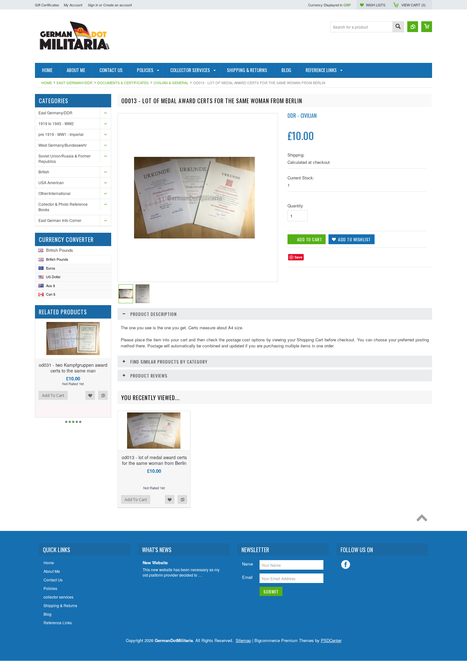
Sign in (93, 4)
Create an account (117, 4)
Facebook (345, 564)
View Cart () (413, 4)
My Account (73, 4)
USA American (51, 182)
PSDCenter (331, 640)
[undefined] (194, 237)
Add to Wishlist (90, 395)
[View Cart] (426, 26)
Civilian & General (170, 82)
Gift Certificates (47, 4)
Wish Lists (375, 4)
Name (247, 564)
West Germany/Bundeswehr (62, 145)
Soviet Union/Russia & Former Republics (64, 158)
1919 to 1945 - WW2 (56, 123)
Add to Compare (103, 395)
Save (298, 257)
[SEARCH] (398, 27)
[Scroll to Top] (423, 519)
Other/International (54, 193)
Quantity (295, 206)
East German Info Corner (59, 220)
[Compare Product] (412, 26)
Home (46, 82)
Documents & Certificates (123, 82)
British (43, 171)
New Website (155, 563)
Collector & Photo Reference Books (63, 206)
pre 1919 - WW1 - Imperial (61, 134)
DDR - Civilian (302, 115)
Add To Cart (53, 395)
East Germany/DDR (74, 82)
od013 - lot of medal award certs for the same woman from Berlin (154, 460)
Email (247, 577)
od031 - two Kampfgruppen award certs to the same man (73, 368)
